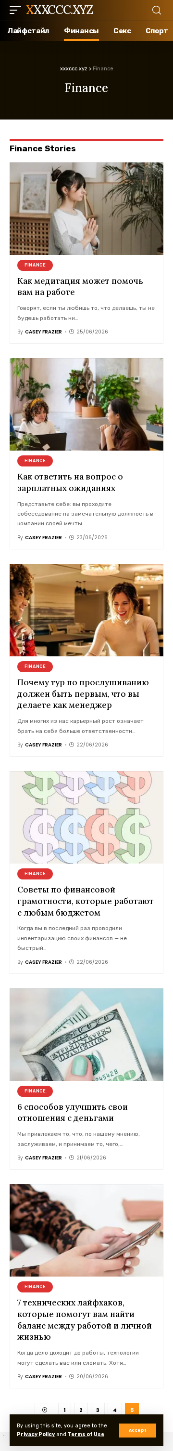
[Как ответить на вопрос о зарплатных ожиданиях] (86, 404)
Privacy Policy (36, 1434)
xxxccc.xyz (59, 9)
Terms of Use (86, 1434)
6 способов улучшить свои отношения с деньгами (72, 1113)
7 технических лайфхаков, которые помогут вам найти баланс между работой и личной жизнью (84, 1319)
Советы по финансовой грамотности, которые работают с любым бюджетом (85, 901)
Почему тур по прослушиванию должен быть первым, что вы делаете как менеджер (83, 694)
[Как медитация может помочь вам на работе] (86, 208)
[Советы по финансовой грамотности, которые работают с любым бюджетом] (86, 817)
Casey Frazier (43, 331)
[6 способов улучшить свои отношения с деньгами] (86, 1034)
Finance (35, 265)
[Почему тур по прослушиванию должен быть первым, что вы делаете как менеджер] (86, 610)
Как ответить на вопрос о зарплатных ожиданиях (70, 482)
